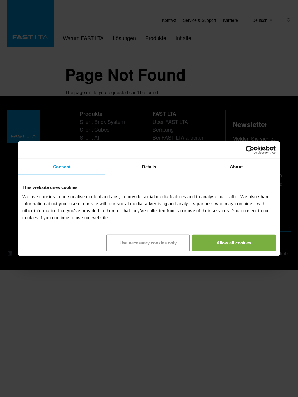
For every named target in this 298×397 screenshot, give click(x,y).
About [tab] (236, 166)
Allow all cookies (234, 242)
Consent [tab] (61, 166)
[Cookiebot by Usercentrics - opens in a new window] (250, 150)
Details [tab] (149, 166)
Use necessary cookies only (148, 242)
